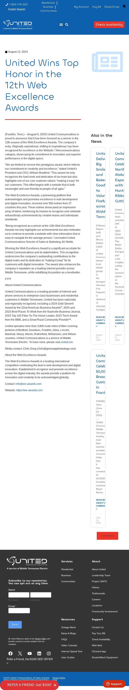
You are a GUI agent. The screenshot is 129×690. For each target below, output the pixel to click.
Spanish (21, 9)
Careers (96, 599)
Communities (68, 581)
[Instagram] (49, 653)
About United (99, 569)
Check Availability (101, 639)
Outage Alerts (68, 627)
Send (15, 624)
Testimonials (98, 593)
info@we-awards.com (28, 383)
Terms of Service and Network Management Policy (26, 680)
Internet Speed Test (71, 651)
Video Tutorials (69, 645)
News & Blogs (68, 633)
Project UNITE (99, 581)
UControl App (99, 651)
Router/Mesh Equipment (105, 657)
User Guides (68, 657)
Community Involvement (105, 611)
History (95, 587)
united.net (67, 342)
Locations (97, 605)
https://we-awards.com (29, 390)
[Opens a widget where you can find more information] (114, 684)
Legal (54, 680)
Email (12, 606)
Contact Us (98, 627)
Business (66, 575)
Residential (67, 569)
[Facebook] (10, 653)
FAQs (64, 639)
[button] (61, 24)
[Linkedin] (39, 653)
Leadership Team (101, 575)
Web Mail (97, 645)
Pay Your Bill (98, 633)
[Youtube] (29, 653)
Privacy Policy (58, 678)
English (12, 9)
